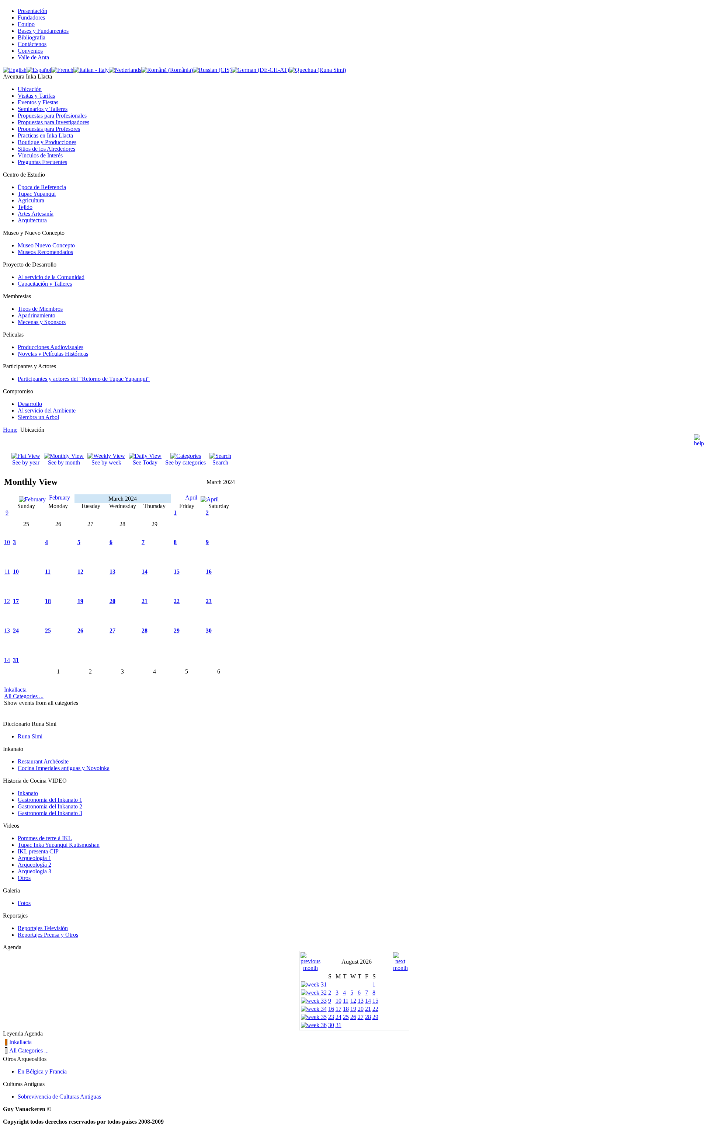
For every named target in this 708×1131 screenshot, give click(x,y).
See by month (64, 462)
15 (177, 571)
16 (209, 571)
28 (145, 630)
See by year (25, 462)
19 (80, 601)
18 (48, 601)
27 (112, 630)
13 (112, 571)
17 (16, 601)
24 (16, 630)
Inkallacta (15, 689)
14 (145, 571)
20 (112, 601)
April (192, 497)
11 (7, 571)
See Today (145, 462)
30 (209, 630)
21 (145, 601)
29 (177, 630)
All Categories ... (24, 696)
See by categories (185, 462)
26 (80, 630)
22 (177, 601)
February (59, 497)
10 (7, 542)
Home (10, 430)
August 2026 (356, 961)
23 (209, 601)
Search (220, 462)
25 (48, 630)
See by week (106, 462)
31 (16, 660)
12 (80, 571)
